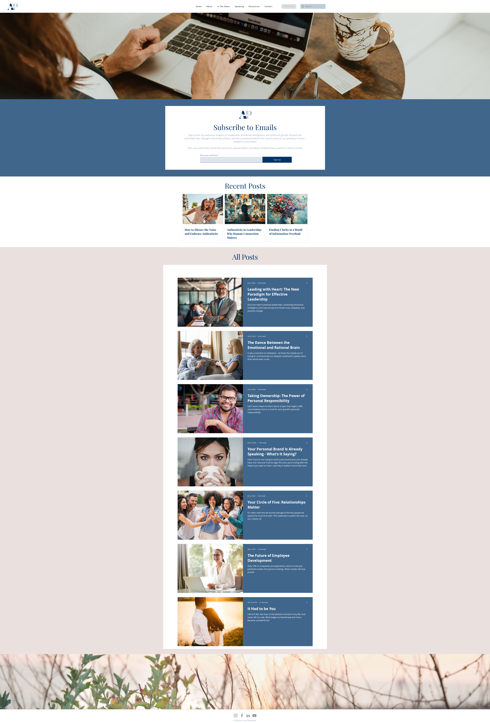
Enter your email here (208, 155)
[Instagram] (235, 715)
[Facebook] (241, 715)
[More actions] (307, 282)
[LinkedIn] (248, 715)
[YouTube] (254, 715)
